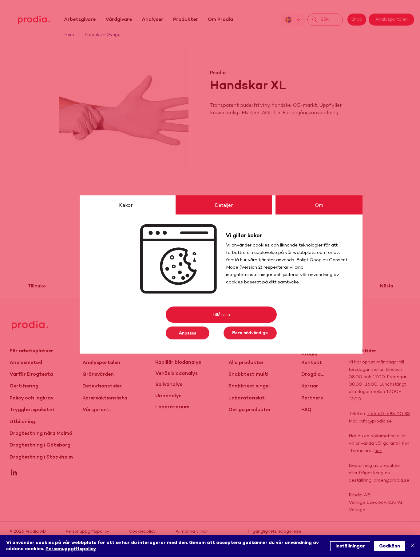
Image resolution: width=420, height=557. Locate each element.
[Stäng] (412, 546)
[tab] (126, 204)
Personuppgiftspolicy (71, 549)
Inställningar (350, 546)
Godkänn (389, 546)
